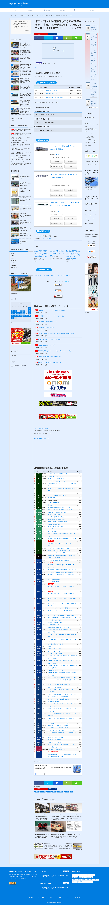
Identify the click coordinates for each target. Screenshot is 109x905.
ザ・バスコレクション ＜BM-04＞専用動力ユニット (61, 744)
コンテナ (84, 874)
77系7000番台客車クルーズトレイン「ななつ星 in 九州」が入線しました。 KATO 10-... (25, 66)
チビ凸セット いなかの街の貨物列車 (57, 553)
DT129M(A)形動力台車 (54, 579)
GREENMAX (14, 260)
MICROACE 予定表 (89, 137)
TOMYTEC (13, 265)
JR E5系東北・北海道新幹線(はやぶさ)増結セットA (61, 572)
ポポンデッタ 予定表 (90, 142)
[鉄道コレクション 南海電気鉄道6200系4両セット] (75, 677)
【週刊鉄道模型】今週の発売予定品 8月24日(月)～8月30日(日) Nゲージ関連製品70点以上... (25, 80)
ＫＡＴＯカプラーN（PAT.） (55, 493)
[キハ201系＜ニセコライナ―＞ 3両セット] (71, 481)
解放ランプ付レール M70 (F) (55, 632)
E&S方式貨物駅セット (53, 624)
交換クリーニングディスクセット (56, 651)
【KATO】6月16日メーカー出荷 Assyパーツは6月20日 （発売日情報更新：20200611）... (58, 818)
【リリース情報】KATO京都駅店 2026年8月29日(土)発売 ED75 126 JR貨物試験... (25, 95)
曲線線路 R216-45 (52, 497)
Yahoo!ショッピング (51, 275)
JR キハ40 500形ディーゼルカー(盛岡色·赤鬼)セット (61, 610)
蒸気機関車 (81, 881)
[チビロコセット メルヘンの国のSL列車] (70, 550)
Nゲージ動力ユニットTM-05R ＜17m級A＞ (59, 727)
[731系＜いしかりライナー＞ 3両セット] (70, 478)
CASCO (81, 877)
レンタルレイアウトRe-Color (91, 234)
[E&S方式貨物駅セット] (61, 624)
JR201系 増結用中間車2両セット (56, 517)
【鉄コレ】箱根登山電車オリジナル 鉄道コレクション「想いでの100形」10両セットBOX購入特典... (25, 103)
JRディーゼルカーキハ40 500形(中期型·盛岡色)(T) (60, 617)
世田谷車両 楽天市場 (91, 164)
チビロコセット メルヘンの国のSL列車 (58, 550)
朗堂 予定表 (88, 145)
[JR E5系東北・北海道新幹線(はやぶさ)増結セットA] (76, 572)
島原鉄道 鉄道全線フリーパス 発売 (46, 345)
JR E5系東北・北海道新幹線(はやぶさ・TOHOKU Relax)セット (62, 565)
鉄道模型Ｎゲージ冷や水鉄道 (91, 236)
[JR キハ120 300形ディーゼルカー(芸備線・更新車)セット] (51, 605)
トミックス (43, 791)
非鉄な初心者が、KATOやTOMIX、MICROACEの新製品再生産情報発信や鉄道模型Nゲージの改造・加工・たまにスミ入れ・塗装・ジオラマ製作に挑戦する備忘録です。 (23, 876)
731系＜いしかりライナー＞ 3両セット (58, 478)
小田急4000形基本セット (50, 90)
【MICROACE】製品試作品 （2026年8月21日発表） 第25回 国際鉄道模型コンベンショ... (25, 52)
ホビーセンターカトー (87, 879)
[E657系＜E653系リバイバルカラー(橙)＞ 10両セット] (49, 545)
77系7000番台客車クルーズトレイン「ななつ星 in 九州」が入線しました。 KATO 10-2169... (54, 876)
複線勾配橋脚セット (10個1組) (55, 644)
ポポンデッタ (14, 267)
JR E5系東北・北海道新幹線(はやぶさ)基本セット (60, 569)
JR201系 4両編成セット (54, 514)
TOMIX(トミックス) (52, 34)
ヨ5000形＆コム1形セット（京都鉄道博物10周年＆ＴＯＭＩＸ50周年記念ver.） (62, 754)
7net (71, 166)
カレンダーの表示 (93, 107)
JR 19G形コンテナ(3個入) (54, 620)
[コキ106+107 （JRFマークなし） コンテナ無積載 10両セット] (53, 485)
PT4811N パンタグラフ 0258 (55, 737)
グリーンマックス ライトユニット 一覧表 (91, 214)
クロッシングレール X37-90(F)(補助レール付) (59, 629)
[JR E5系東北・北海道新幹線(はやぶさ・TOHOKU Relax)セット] (53, 567)
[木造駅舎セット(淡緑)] (61, 622)
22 (26, 315)
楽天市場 (70, 161)
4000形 (53, 791)
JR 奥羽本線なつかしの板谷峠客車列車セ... (25, 229)
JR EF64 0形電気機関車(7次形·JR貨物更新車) (59, 560)
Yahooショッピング (56, 166)
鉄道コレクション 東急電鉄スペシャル (57, 684)
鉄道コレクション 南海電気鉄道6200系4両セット (60, 677)
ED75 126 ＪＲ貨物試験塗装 (55, 749)
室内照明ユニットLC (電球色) (55, 653)
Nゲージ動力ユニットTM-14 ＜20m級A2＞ (59, 725)
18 (15, 315)
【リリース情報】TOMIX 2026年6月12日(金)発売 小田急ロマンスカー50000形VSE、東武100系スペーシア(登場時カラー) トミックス (41, 253)
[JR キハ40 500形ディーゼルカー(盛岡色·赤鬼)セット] (49, 612)
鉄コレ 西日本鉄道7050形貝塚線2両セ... (25, 209)
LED (96, 879)
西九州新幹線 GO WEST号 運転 (46, 327)
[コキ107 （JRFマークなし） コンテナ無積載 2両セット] (49, 490)
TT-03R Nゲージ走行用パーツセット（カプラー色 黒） (62, 730)
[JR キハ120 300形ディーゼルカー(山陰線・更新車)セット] (51, 600)
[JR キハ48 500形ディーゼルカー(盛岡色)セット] (74, 608)
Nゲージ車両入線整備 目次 (41, 428)
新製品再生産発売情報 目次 (41, 438)
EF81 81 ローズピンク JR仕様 (55, 476)
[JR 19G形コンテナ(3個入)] (63, 620)
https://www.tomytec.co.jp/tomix (42, 67)
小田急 (48, 791)
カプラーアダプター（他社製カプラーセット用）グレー (62, 538)
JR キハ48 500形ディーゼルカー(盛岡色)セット (60, 608)
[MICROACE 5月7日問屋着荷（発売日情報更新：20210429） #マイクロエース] (74, 811)
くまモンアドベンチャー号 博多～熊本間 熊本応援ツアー (52, 310)
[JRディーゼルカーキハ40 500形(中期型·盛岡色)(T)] (75, 617)
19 (18, 315)
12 (18, 313)
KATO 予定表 (88, 123)
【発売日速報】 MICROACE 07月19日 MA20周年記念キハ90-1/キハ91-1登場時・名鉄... (58, 836)
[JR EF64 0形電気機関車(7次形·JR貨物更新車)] (73, 560)
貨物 (74, 881)
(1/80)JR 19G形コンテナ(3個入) (56, 670)
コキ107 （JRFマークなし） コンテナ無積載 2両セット (62, 488)
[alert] (21, 366)
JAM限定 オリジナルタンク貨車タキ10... (21, 236)
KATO (12, 253)
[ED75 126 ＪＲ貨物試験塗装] (64, 749)
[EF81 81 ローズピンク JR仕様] (65, 476)
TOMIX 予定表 (89, 136)
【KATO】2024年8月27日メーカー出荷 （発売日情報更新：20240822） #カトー (42, 818)
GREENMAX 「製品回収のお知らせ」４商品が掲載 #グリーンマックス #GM (74, 836)
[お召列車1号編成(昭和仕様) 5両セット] (69, 473)
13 (21, 313)
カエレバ (57, 154)
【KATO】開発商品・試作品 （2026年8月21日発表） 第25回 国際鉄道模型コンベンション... (25, 73)
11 (15, 313)
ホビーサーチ (61, 275)
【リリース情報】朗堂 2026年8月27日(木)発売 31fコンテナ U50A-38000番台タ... (25, 59)
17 (12, 315)
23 (29, 315)
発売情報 (91, 874)
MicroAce (89, 877)
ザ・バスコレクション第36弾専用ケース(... (25, 191)
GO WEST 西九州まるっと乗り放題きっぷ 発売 (50, 339)
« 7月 (12, 322)
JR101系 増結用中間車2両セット (56, 526)
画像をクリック (14, 293)
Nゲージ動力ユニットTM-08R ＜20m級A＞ (59, 723)
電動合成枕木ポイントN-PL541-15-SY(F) (58, 627)
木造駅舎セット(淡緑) (53, 622)
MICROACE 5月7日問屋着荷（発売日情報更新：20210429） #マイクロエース (74, 818)
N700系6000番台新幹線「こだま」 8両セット (59, 548)
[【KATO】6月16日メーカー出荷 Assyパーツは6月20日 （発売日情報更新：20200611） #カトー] (58, 811)
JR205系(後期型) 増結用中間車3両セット (59, 521)
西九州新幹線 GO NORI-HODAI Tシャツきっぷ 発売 (51, 316)
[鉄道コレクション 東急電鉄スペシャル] (69, 684)
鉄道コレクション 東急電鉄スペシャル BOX (59, 687)
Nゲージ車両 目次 (89, 223)
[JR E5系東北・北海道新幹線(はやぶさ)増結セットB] (49, 576)
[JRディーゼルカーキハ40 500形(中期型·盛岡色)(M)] (76, 615)
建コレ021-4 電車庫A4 (53, 701)
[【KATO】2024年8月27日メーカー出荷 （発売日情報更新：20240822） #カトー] (42, 812)
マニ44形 (50, 529)
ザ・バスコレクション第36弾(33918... (25, 200)
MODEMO (13, 262)
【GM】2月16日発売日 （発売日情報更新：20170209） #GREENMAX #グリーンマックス (42, 836)
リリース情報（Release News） (41, 34)
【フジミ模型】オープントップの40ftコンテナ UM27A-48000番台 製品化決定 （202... (25, 110)
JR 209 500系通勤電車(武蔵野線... (25, 223)
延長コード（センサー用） (54, 648)
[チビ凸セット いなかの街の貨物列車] (68, 553)
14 (23, 313)
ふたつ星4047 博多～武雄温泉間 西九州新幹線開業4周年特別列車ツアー (56, 333)
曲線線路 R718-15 (52, 505)
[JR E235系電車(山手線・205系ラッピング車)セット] (49, 596)
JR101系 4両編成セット (54, 524)
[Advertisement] (57, 5)
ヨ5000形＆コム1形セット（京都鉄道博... (25, 177)
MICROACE (13, 258)
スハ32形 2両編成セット (54, 531)
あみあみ (68, 275)
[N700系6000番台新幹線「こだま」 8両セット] (73, 548)
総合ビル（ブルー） (53, 646)
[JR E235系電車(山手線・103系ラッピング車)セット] (49, 588)
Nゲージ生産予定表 (89, 117)
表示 (62, 51)
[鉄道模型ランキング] (58, 298)
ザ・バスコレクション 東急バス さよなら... (25, 184)
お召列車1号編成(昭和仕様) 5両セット (57, 473)
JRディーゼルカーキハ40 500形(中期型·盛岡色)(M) (61, 615)
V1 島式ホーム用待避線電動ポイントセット (59, 507)
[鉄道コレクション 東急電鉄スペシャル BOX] (72, 687)
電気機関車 (75, 874)
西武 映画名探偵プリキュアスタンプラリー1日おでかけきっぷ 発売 (54, 351)
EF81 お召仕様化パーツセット (55, 747)
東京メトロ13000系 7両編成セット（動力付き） (60, 509)
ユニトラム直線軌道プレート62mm (57, 495)
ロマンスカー (60, 791)
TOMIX (36, 791)
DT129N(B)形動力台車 (53, 581)
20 (21, 315)
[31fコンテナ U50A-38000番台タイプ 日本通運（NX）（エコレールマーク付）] (62, 557)
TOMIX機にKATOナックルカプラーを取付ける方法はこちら (91, 189)
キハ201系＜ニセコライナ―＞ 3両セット (58, 481)
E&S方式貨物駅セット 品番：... (25, 242)
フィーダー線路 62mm (53, 502)
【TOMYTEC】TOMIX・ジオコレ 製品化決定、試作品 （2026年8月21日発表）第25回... (25, 45)
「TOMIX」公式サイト (46, 238)
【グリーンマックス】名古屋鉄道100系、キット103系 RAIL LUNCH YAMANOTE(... (25, 88)
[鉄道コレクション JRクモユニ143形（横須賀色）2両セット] (52, 682)
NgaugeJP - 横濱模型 (18, 3)
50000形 (67, 791)
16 (29, 313)
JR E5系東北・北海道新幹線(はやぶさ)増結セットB (61, 574)
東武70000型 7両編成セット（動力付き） (59, 512)
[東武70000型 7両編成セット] (72, 512)
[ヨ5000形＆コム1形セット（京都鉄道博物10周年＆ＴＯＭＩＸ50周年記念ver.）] (62, 756)
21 (23, 315)
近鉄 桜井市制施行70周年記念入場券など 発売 (49, 356)
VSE (72, 791)
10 (12, 313)
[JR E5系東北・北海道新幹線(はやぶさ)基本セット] (75, 569)
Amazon (56, 161)
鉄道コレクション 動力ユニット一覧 (91, 219)
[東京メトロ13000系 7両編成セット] (75, 509)
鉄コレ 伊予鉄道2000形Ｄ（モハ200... (25, 216)
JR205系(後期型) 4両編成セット (56, 519)
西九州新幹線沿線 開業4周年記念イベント (48, 321)
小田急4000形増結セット (50, 93)
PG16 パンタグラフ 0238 (54, 742)
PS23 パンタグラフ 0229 (54, 739)
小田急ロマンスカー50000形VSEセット (54, 97)
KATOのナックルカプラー (90, 210)
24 (12, 318)
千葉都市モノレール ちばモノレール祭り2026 (49, 362)
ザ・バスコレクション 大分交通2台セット (58, 699)
